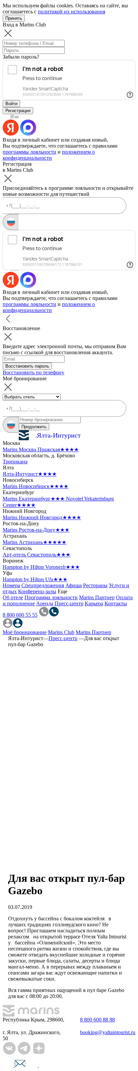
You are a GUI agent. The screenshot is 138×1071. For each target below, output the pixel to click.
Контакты (116, 603)
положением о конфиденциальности (49, 155)
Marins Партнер (97, 597)
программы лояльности (29, 152)
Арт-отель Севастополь (36, 554)
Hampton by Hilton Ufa (35, 579)
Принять (13, 18)
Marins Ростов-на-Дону (36, 530)
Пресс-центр (69, 603)
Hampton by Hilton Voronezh (41, 567)
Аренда (44, 603)
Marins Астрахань (34, 542)
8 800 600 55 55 (20, 615)
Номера (11, 585)
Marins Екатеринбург (34, 499)
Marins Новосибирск (35, 486)
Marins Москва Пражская (41, 449)
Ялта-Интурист (30, 474)
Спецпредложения (42, 585)
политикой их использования (71, 11)
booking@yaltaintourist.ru (107, 1032)
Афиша (73, 585)
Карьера (94, 603)
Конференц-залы (37, 591)
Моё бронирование (25, 632)
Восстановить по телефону (33, 372)
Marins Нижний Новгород (42, 517)
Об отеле (13, 597)
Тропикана (15, 461)
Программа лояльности (51, 597)
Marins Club (61, 632)
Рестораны (95, 585)
